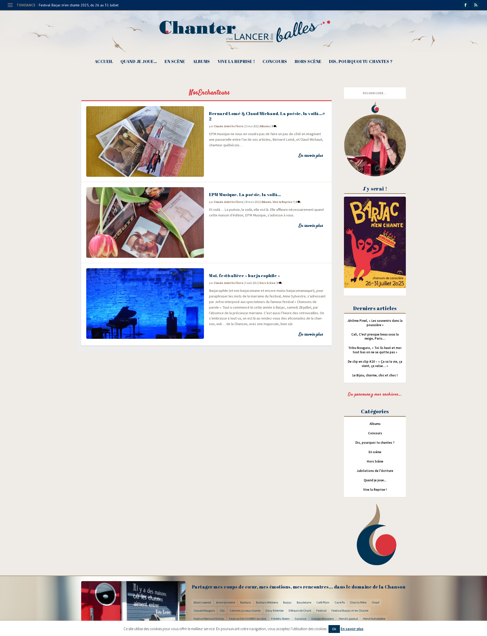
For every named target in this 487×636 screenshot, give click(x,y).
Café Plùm (322, 602)
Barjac (287, 602)
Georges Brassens (322, 619)
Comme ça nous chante (245, 610)
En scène (175, 61)
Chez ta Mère (358, 602)
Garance (300, 619)
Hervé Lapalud (348, 619)
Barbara (245, 602)
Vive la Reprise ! (236, 61)
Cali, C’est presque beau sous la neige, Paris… (375, 336)
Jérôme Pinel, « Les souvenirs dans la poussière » (375, 323)
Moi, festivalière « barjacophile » (244, 275)
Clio (222, 610)
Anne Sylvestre (225, 602)
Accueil (104, 61)
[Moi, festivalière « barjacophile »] (145, 303)
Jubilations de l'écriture (375, 471)
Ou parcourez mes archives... (375, 394)
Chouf (375, 602)
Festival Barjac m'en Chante (350, 610)
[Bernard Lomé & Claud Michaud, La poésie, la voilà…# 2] (145, 141)
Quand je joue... (375, 480)
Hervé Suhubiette (374, 619)
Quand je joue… (138, 61)
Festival (321, 610)
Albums (201, 61)
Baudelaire (304, 602)
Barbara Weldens (267, 602)
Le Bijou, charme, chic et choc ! (375, 375)
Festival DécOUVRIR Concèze (247, 619)
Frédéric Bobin (280, 619)
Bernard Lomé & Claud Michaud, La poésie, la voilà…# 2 (267, 116)
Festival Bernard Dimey (209, 619)
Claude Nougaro (204, 610)
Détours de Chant (300, 610)
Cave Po (340, 602)
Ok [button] (334, 629)
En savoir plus (311, 155)
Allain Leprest (202, 602)
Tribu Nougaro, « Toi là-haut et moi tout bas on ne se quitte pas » (375, 350)
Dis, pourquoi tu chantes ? (360, 61)
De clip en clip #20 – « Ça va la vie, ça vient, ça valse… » (375, 363)
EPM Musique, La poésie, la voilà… (245, 194)
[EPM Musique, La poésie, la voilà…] (145, 222)
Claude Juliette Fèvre (228, 126)
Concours (275, 61)
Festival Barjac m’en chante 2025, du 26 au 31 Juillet (78, 5)
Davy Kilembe (275, 610)
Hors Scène (308, 61)
